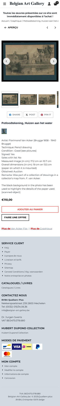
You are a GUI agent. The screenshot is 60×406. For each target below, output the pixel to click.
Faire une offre (15, 217)
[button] (5, 3)
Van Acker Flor (15, 228)
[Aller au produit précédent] (47, 27)
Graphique (41, 228)
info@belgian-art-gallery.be (16, 310)
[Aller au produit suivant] (55, 27)
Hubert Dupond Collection (15, 332)
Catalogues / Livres (11, 287)
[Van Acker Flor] (4, 133)
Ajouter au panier (30, 209)
